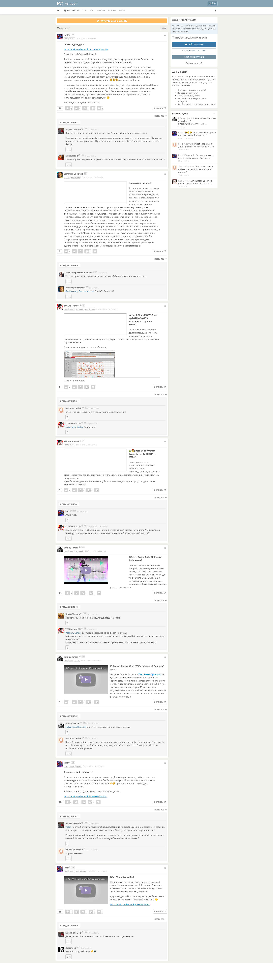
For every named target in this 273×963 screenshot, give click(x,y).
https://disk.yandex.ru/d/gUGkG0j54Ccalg (130, 904)
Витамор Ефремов (73, 173)
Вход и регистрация (194, 57)
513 (78, 947)
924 (86, 407)
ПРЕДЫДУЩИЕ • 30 (69, 265)
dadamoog (70, 948)
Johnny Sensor (71, 547)
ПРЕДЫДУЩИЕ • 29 (69, 716)
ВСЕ (58, 10)
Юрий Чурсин (72, 614)
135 (82, 155)
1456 (84, 613)
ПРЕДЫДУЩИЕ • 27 (69, 816)
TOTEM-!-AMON (72, 305)
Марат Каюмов (73, 129)
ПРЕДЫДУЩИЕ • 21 (69, 401)
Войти (212, 3)
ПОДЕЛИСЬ (159, 116)
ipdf (66, 35)
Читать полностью (75, 381)
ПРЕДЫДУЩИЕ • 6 (69, 504)
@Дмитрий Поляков (75, 726)
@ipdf (68, 826)
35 (84, 849)
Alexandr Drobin (73, 408)
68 (83, 305)
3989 (83, 547)
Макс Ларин (71, 155)
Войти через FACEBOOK (195, 50)
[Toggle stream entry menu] (165, 35)
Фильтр (63, 28)
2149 (73, 35)
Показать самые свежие (113, 20)
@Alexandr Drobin (74, 426)
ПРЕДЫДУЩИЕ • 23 (69, 122)
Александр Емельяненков (78, 272)
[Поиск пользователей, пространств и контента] (215, 10)
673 (85, 173)
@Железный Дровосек (149, 674)
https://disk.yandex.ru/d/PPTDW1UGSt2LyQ (85, 796)
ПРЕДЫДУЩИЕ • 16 (69, 607)
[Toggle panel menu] (214, 72)
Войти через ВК (195, 44)
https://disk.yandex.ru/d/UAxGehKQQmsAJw (86, 49)
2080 (86, 129)
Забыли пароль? (194, 63)
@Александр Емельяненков (79, 291)
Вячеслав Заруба (74, 849)
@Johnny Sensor (73, 632)
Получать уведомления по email (191, 37)
